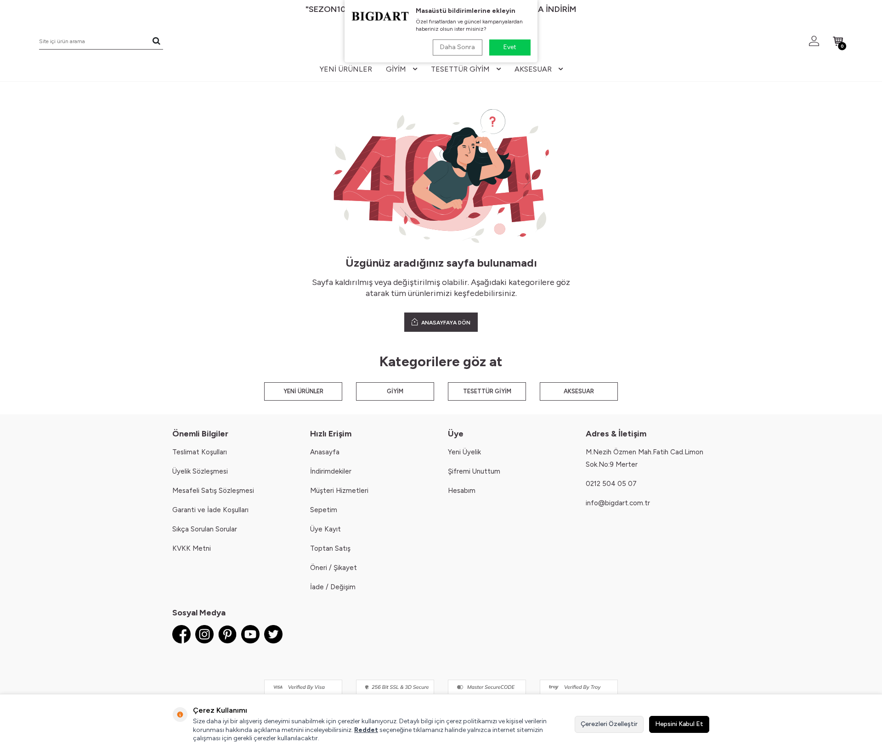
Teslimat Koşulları (199, 452)
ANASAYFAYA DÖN (445, 322)
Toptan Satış (330, 548)
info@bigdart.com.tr (618, 503)
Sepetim (323, 510)
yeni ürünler (346, 69)
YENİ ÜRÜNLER (303, 391)
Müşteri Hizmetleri (339, 490)
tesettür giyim (460, 69)
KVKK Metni (191, 548)
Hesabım (461, 490)
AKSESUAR (579, 391)
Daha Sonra (457, 47)
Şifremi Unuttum (474, 471)
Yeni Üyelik (464, 452)
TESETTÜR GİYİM (487, 391)
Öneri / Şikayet (333, 568)
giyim (396, 69)
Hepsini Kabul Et (679, 724)
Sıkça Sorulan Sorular (204, 529)
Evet (509, 47)
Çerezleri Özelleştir (609, 724)
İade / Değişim (333, 587)
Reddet (366, 730)
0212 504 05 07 (611, 484)
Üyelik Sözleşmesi (200, 471)
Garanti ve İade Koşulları (210, 510)
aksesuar (533, 69)
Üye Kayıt (325, 529)
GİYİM (395, 391)
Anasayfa (324, 452)
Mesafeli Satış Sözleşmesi (213, 490)
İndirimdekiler (330, 471)
